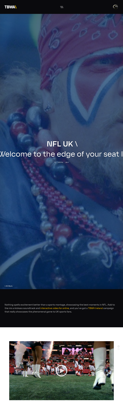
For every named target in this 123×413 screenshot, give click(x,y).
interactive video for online (54, 308)
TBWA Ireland (95, 308)
